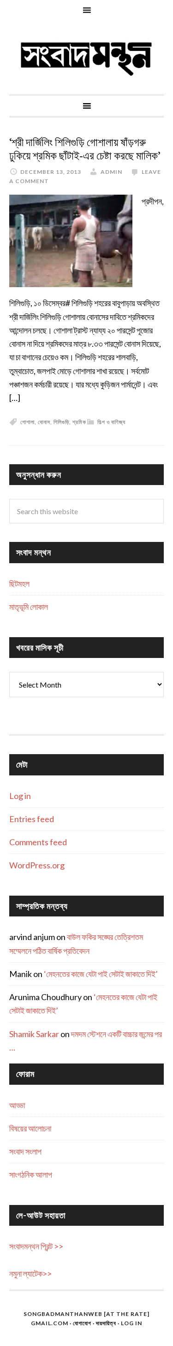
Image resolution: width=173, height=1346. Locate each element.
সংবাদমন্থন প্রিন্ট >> (36, 1246)
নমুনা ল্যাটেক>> (30, 1273)
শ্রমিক (79, 421)
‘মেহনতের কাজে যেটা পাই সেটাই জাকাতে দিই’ (101, 974)
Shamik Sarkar (34, 1034)
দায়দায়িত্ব (106, 1323)
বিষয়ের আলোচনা (30, 1128)
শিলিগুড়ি (61, 421)
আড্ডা (17, 1105)
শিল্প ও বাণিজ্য (111, 421)
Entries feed (31, 819)
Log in (20, 796)
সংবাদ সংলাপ (25, 1151)
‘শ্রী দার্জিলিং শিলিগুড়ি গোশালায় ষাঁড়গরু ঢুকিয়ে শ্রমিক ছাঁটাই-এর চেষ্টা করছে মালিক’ (85, 149)
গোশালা (27, 421)
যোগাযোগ (82, 1323)
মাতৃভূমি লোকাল (28, 607)
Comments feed (38, 842)
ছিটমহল (19, 583)
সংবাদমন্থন (86, 57)
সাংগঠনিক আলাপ (30, 1174)
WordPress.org (37, 865)
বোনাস (44, 421)
